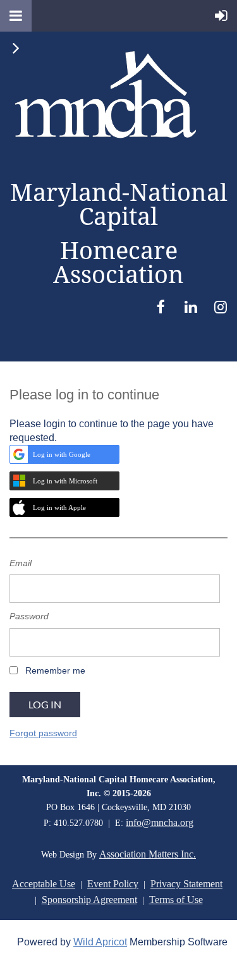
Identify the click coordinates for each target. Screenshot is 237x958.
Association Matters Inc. (147, 854)
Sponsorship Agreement (89, 899)
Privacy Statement (186, 883)
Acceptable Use (43, 883)
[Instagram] (220, 307)
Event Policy (112, 883)
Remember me (55, 670)
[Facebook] (161, 307)
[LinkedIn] (190, 307)
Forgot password (43, 733)
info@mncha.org (159, 822)
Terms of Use (176, 899)
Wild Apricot (100, 942)
